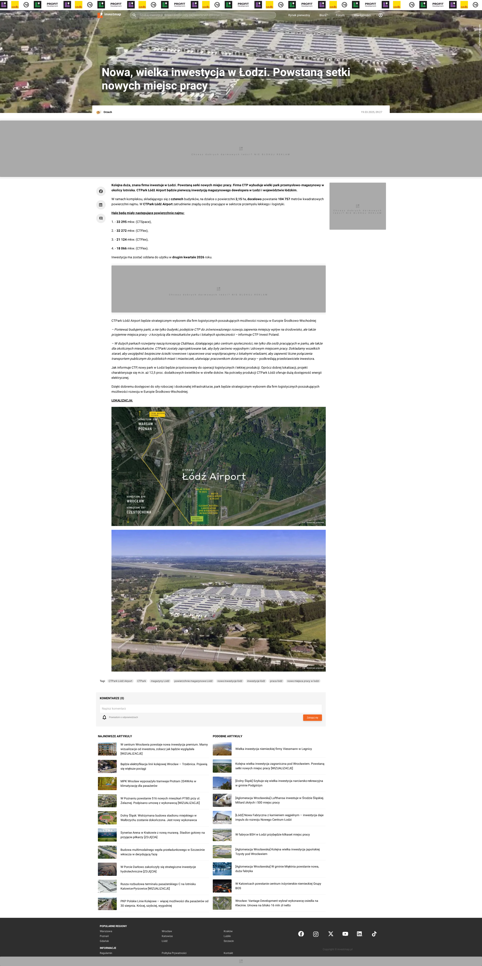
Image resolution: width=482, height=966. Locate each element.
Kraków (228, 931)
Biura (323, 15)
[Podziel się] (102, 191)
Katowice (167, 936)
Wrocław (167, 931)
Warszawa (106, 931)
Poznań (104, 936)
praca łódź (276, 680)
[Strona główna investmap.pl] (109, 15)
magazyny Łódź (160, 680)
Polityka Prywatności (174, 953)
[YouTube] (345, 934)
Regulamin (106, 953)
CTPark (141, 680)
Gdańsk (104, 940)
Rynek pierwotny (299, 15)
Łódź (165, 940)
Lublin (227, 936)
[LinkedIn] (360, 934)
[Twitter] (331, 934)
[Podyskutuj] (102, 218)
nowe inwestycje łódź (229, 680)
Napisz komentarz (114, 708)
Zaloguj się (312, 717)
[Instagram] (316, 934)
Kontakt (228, 953)
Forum (340, 15)
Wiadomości (362, 15)
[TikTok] (374, 934)
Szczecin (229, 940)
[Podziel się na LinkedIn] (101, 205)
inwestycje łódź (256, 680)
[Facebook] (301, 934)
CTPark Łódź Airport (120, 680)
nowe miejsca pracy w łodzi (303, 680)
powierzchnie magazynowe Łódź (193, 680)
